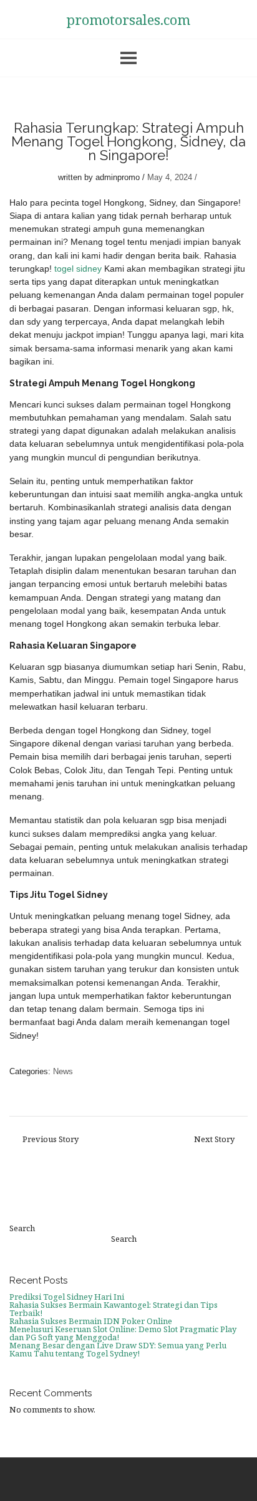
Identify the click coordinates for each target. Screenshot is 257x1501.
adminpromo (117, 177)
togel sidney (78, 269)
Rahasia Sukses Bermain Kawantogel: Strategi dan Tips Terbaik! (113, 1308)
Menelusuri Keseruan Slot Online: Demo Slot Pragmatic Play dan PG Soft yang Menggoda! (122, 1333)
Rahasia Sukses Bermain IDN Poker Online (90, 1321)
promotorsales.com (128, 19)
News (63, 1071)
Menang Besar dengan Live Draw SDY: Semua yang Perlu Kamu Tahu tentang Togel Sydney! (117, 1349)
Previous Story (50, 1139)
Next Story (214, 1139)
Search (22, 1228)
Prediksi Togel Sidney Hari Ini (66, 1296)
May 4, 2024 (169, 177)
